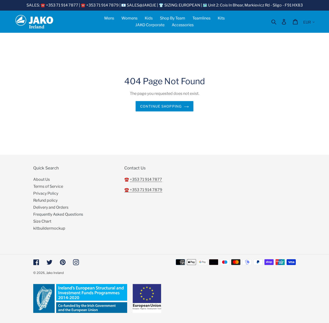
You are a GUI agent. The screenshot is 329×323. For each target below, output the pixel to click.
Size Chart (42, 221)
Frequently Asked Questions (58, 214)
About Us (41, 179)
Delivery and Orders (50, 207)
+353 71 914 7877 (146, 179)
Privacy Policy (45, 193)
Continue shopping (161, 106)
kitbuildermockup (49, 228)
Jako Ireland (55, 273)
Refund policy (45, 200)
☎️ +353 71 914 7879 (143, 189)
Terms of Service (48, 186)
